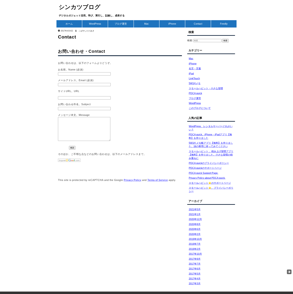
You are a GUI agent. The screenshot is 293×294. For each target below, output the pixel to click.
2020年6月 (195, 229)
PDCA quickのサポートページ (205, 168)
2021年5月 (195, 209)
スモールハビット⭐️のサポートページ (210, 183)
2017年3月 (195, 283)
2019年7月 (195, 244)
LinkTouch (194, 78)
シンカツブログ (79, 7)
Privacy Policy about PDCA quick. (207, 178)
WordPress (95, 23)
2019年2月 (195, 249)
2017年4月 (195, 278)
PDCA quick (195, 93)
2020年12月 (195, 219)
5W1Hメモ (195, 83)
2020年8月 (195, 224)
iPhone (172, 23)
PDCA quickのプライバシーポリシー (209, 163)
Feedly (224, 23)
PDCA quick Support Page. (203, 173)
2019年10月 (195, 239)
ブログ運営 (121, 23)
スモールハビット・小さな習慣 (206, 88)
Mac (146, 23)
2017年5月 (195, 273)
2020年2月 (195, 234)
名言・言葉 (195, 68)
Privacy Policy (132, 180)
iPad (191, 73)
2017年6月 (195, 268)
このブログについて (200, 108)
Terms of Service (157, 180)
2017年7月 (195, 264)
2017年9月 (195, 259)
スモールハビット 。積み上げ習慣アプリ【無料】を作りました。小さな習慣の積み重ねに (211, 155)
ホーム (69, 23)
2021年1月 (195, 214)
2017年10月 (195, 254)
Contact (198, 23)
